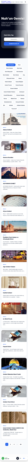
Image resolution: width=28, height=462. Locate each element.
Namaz (22, 98)
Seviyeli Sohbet (20, 102)
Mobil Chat (14, 98)
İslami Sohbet (14, 88)
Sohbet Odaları (21, 105)
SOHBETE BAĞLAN (14, 43)
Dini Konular (20, 71)
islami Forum (8, 85)
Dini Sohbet (6, 75)
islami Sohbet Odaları (9, 91)
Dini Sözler (16, 75)
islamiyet (21, 91)
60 (20, 444)
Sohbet (11, 105)
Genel (20, 78)
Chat (19, 64)
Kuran (5, 98)
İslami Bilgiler (19, 81)
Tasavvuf (14, 108)
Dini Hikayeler (9, 71)
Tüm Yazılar (11, 64)
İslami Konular (19, 85)
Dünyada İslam (10, 78)
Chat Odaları (9, 68)
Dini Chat (19, 68)
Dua (24, 75)
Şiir (4, 105)
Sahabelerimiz (8, 102)
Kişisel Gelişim (20, 95)
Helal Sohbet (8, 81)
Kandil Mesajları (8, 95)
